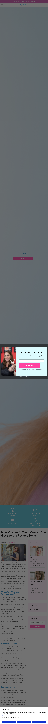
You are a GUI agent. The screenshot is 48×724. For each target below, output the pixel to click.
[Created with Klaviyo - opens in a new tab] (24, 376)
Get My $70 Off (29, 365)
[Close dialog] (45, 348)
